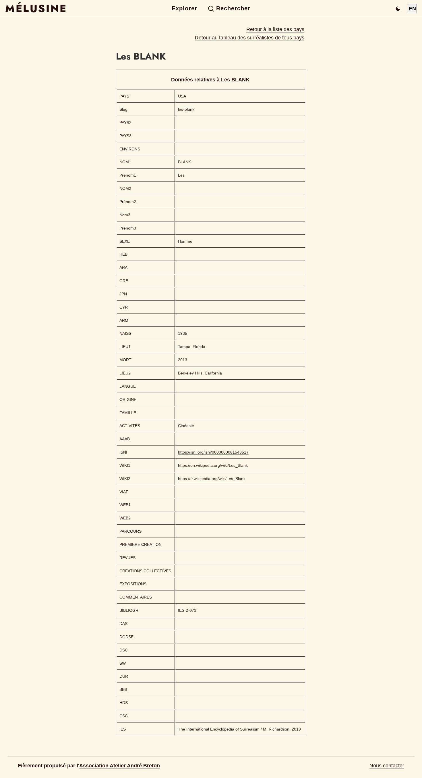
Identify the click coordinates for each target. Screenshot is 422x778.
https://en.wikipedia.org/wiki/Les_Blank (213, 465)
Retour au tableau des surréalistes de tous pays (249, 38)
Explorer (184, 8)
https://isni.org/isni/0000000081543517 (213, 452)
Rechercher (233, 8)
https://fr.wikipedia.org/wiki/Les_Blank (211, 478)
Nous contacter (386, 766)
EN (412, 9)
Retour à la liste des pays (275, 29)
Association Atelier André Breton (119, 766)
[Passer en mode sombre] (397, 8)
